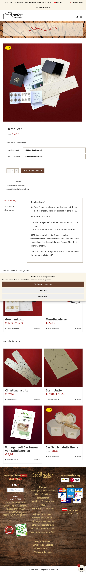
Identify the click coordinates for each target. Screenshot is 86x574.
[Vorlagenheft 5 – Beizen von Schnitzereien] (22, 425)
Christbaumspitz (16, 390)
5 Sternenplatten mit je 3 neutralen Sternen (55, 229)
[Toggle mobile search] (77, 16)
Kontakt (43, 487)
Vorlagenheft (13, 150)
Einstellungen (43, 296)
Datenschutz (38, 545)
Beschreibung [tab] (9, 200)
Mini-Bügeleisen (57, 319)
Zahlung (70, 486)
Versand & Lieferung (70, 475)
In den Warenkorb (33, 170)
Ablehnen (43, 290)
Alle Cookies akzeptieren (43, 284)
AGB (37, 541)
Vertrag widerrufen (43, 552)
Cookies (49, 545)
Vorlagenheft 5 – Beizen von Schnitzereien (21, 449)
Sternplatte (54, 390)
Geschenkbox (14, 319)
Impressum (45, 541)
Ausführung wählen (13, 328)
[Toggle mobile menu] (81, 16)
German (58, 2)
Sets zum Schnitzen (19, 185)
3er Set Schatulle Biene (62, 447)
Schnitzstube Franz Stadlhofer (20, 189)
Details (38, 328)
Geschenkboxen (13, 156)
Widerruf (38, 548)
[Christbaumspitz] (22, 368)
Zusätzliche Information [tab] (9, 208)
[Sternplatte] (63, 368)
